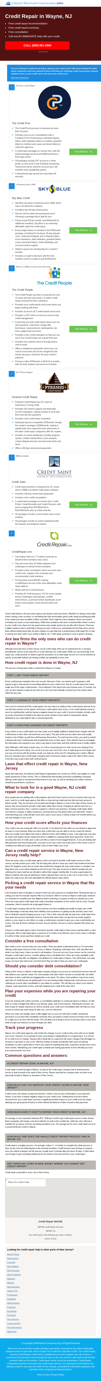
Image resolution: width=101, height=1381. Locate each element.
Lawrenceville (13, 1323)
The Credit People (22, 289)
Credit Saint (19, 481)
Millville (10, 1283)
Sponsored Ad (43, 51)
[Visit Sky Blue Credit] (54, 189)
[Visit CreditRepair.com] (54, 539)
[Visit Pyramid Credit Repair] (54, 382)
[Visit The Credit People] (54, 276)
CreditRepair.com (22, 551)
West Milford (13, 1266)
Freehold (11, 1315)
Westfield (11, 1299)
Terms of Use (43, 1375)
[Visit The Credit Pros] (54, 102)
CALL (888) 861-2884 (37, 45)
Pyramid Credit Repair (25, 397)
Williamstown (13, 1303)
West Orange (13, 1271)
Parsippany (12, 1295)
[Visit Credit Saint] (54, 466)
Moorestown (13, 1258)
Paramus (11, 1307)
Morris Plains (13, 1254)
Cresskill (11, 1262)
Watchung (11, 1332)
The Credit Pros (21, 123)
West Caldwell (14, 1275)
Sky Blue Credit (21, 198)
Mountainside (13, 1287)
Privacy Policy (57, 1375)
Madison (11, 1279)
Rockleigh (12, 1311)
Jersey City (12, 1291)
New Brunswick (14, 1327)
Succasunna (13, 1319)
